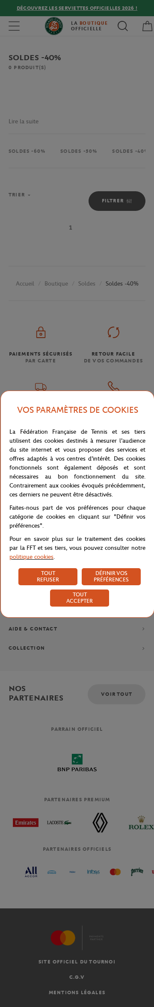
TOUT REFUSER (48, 576)
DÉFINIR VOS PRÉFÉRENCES (111, 576)
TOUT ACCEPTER (79, 597)
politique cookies (31, 556)
